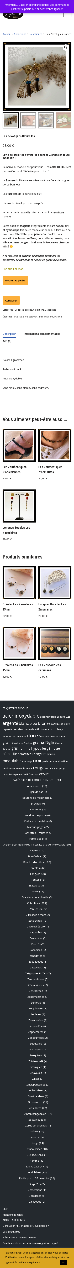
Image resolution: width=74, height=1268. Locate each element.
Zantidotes (35, 955)
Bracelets (34, 885)
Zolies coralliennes (36, 1125)
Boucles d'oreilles (23, 309)
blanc (24, 723)
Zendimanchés (35, 996)
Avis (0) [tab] (7, 341)
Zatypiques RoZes (36, 973)
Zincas (36, 1078)
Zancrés (36, 944)
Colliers (34, 1131)
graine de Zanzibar (23, 743)
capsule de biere (60, 724)
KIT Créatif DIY (35, 1166)
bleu (33, 723)
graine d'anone (46, 316)
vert (27, 774)
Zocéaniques (35, 1119)
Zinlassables (36, 1090)
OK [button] (63, 1262)
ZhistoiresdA (35, 1061)
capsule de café (12, 729)
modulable (12, 760)
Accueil (6, 34)
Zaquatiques (36, 961)
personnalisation (58, 761)
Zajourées (36, 932)
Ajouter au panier (15, 280)
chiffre (44, 729)
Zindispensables (35, 1084)
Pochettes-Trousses (36, 832)
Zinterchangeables (35, 1113)
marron (58, 316)
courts (35, 1137)
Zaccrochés (35, 920)
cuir (14, 736)
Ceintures (36, 809)
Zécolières (35, 1195)
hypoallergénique (45, 748)
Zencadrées (36, 991)
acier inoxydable (21, 715)
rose (29, 768)
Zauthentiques (35, 979)
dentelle (21, 736)
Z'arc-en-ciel (36, 909)
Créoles (35, 868)
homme (24, 748)
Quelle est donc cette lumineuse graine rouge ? (31, 1243)
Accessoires (34, 786)
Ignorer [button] (58, 9)
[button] (66, 47)
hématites (24, 754)
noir (37, 760)
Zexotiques (36, 34)
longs (35, 1143)
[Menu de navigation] (67, 14)
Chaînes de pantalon (36, 821)
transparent (16, 774)
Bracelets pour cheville (35, 897)
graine (8, 742)
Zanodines (36, 950)
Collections (20, 34)
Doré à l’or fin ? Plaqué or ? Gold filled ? (26, 1225)
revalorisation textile (14, 768)
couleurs (7, 736)
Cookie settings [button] (50, 1262)
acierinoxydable (48, 716)
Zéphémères (36, 1032)
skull (47, 768)
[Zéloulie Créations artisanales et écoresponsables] (13, 14)
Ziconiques (36, 1067)
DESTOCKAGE (35, 1154)
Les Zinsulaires (11, 1231)
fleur (41, 736)
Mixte (35, 891)
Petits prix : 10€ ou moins (34, 1178)
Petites (35, 879)
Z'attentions (35, 1190)
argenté (10, 723)
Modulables (34, 1172)
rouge (39, 768)
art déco (18, 316)
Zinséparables (36, 1096)
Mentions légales (13, 1214)
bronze (44, 723)
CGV (5, 1208)
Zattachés (36, 967)
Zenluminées (35, 1020)
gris (14, 748)
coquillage (55, 729)
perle (45, 761)
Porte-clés (35, 838)
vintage (34, 774)
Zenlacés (36, 1014)
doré (25, 316)
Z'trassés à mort (36, 914)
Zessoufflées (36, 1037)
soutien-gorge (57, 768)
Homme (34, 1160)
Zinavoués (36, 1072)
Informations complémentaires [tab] (42, 333)
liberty (36, 754)
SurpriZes (35, 1184)
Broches (36, 803)
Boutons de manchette (36, 797)
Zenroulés (36, 1026)
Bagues (34, 850)
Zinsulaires (35, 1108)
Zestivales (36, 1043)
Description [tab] (9, 333)
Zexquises (36, 1055)
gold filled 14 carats (55, 736)
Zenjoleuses (36, 1008)
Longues (35, 873)
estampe (33, 316)
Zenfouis (36, 1002)
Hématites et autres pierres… (20, 1237)
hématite (10, 753)
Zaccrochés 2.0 (36, 926)
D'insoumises (34, 1149)
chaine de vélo (31, 729)
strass (5, 774)
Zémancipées (36, 985)
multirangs (27, 761)
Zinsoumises (35, 1102)
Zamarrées (36, 938)
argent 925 (63, 716)
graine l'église (45, 742)
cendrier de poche (36, 815)
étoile (44, 773)
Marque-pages (36, 827)
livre (43, 754)
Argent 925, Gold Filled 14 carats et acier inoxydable (34, 844)
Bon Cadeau (35, 856)
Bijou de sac (36, 792)
